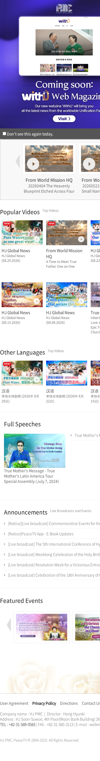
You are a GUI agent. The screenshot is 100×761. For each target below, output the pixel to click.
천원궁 (18, 730)
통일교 (9, 730)
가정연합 (14, 730)
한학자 (1, 730)
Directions (69, 703)
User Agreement (14, 703)
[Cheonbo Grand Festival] (41, 614)
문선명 (5, 730)
